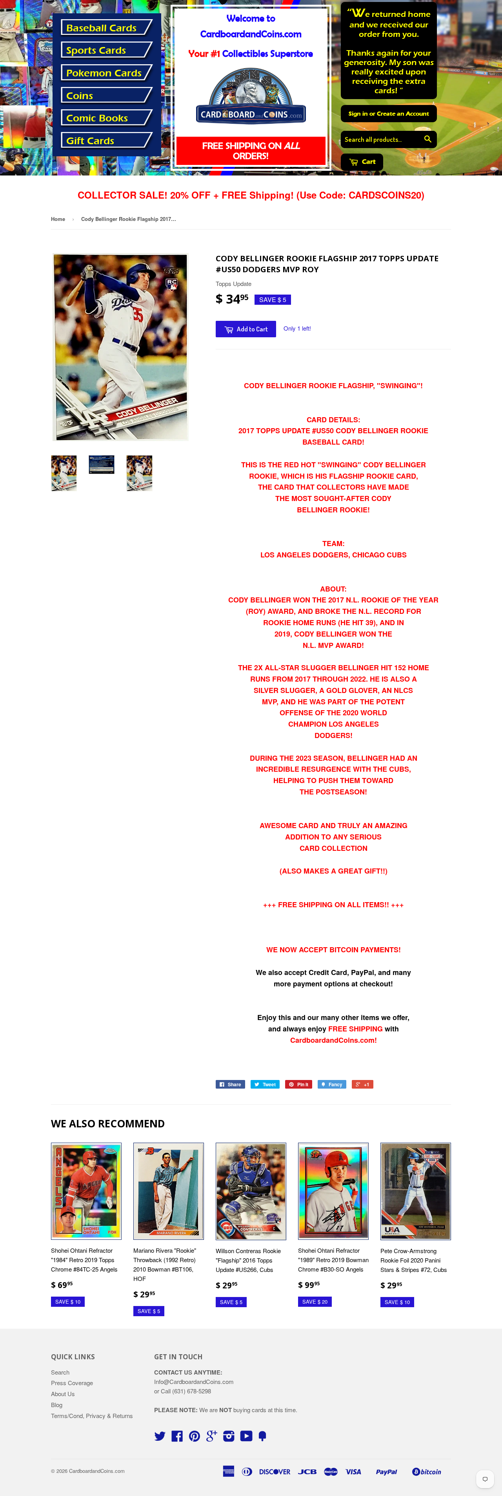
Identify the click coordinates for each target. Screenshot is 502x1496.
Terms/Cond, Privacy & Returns (92, 1415)
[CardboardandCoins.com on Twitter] (160, 1438)
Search (60, 1372)
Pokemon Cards (104, 73)
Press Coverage (72, 1382)
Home (58, 219)
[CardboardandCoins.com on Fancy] (262, 1438)
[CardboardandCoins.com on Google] (212, 1438)
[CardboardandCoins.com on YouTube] (246, 1438)
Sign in (358, 113)
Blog (56, 1404)
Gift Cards (90, 141)
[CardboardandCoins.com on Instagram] (229, 1438)
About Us (63, 1393)
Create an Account (403, 113)
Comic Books (97, 118)
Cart (367, 161)
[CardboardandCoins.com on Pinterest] (194, 1438)
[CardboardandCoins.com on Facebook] (177, 1438)
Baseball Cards (101, 28)
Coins (79, 96)
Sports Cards (96, 50)
